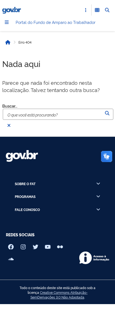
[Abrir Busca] (107, 10)
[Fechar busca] (9, 125)
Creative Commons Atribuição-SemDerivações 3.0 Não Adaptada (59, 294)
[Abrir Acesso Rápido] (85, 10)
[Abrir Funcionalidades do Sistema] (97, 10)
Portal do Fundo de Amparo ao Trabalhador (55, 22)
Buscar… (9, 106)
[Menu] (6, 22)
